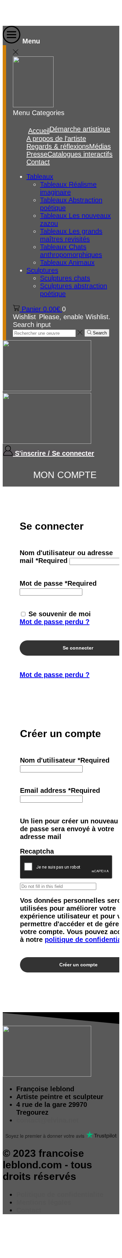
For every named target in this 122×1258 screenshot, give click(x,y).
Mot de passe (58, 583)
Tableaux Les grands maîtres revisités (71, 235)
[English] (7, 13)
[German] (24, 13)
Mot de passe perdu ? (54, 621)
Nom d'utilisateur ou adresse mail (66, 556)
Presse (36, 154)
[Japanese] (42, 13)
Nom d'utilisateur (64, 760)
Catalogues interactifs (80, 154)
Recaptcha (37, 851)
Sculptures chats (65, 278)
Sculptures (42, 270)
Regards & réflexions (57, 146)
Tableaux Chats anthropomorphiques (71, 250)
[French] (16, 13)
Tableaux (39, 176)
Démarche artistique (79, 129)
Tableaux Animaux (67, 262)
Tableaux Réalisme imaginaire (68, 188)
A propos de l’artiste (56, 138)
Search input (32, 324)
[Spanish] (51, 13)
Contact (38, 162)
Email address (60, 790)
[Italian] (33, 13)
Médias (100, 146)
